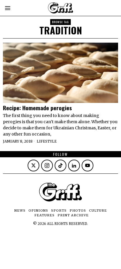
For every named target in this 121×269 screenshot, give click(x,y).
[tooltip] (33, 165)
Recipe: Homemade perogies (37, 108)
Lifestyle (47, 141)
